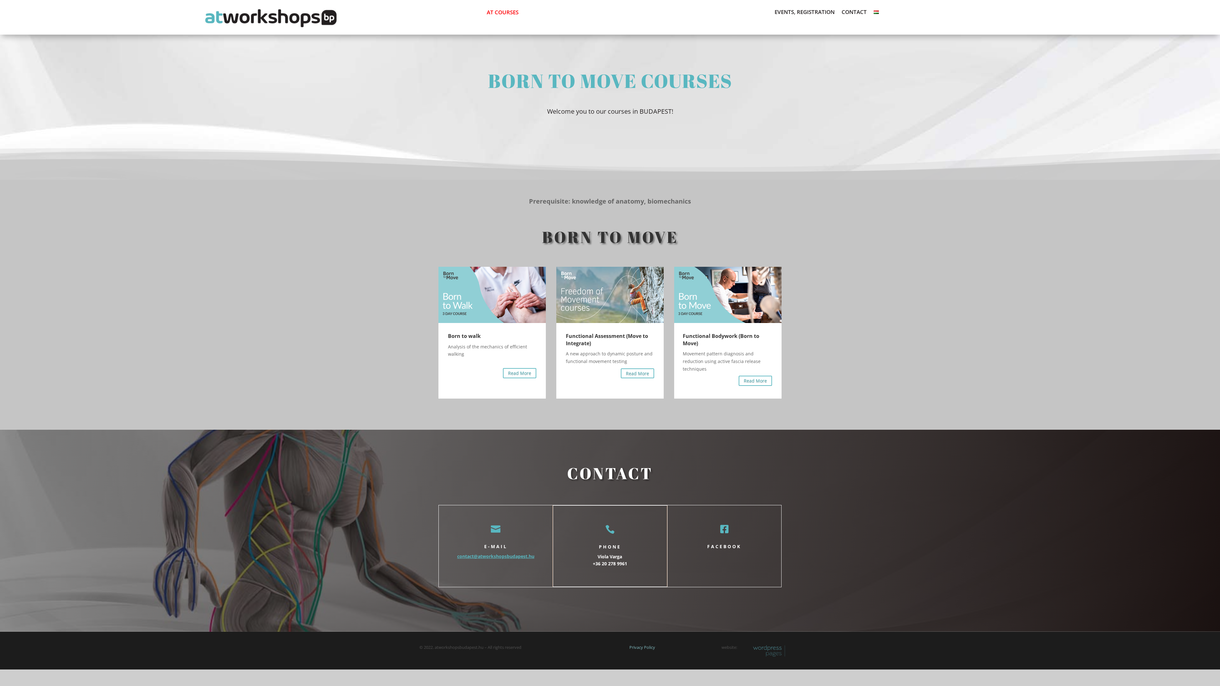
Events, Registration (805, 13)
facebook (724, 546)
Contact (854, 13)
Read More (519, 373)
